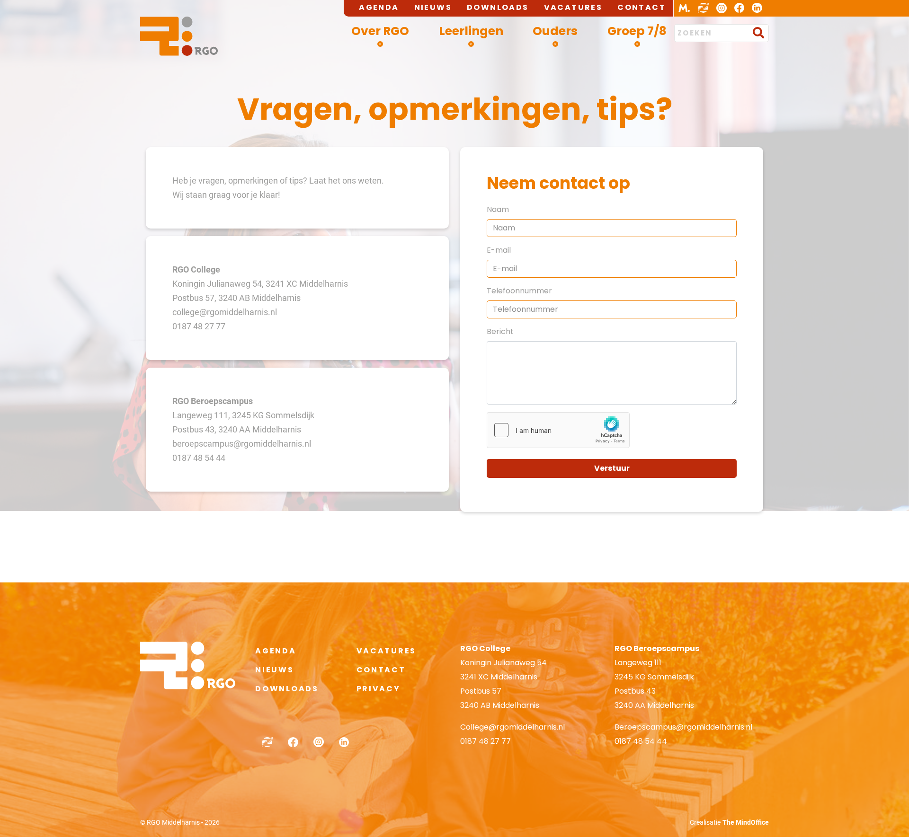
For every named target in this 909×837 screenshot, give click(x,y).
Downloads (498, 7)
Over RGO (380, 31)
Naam (498, 209)
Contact (641, 7)
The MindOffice (745, 822)
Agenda (379, 7)
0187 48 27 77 (485, 741)
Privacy (378, 688)
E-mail (499, 250)
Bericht (500, 331)
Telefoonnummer (519, 290)
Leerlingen (471, 31)
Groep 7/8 (637, 31)
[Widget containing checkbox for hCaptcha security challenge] (558, 430)
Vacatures (573, 7)
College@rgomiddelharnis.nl (512, 727)
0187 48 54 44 (641, 741)
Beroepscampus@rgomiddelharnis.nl (683, 727)
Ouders (555, 31)
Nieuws (433, 7)
